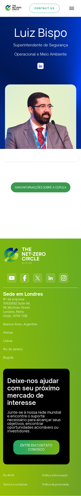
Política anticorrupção (55, 475)
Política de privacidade (55, 484)
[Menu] (71, 8)
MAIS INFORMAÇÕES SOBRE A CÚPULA (40, 187)
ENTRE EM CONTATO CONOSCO (36, 447)
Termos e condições (15, 484)
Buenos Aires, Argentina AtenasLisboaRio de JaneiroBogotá (20, 340)
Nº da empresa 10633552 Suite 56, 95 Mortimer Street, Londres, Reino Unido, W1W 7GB (17, 307)
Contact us (44, 8)
